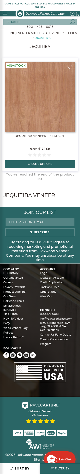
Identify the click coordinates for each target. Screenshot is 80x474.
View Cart (46, 296)
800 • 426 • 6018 (40, 26)
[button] (60, 468)
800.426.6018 (49, 314)
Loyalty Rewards (14, 287)
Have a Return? (13, 337)
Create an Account (52, 277)
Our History (10, 273)
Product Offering (14, 291)
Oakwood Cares (13, 301)
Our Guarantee (13, 277)
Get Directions (49, 330)
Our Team (9, 296)
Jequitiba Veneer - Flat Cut (40, 136)
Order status (48, 291)
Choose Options (40, 164)
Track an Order (49, 287)
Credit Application (52, 282)
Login (43, 273)
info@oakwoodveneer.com (56, 318)
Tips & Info (10, 314)
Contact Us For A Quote (55, 334)
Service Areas (12, 305)
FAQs (6, 323)
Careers (8, 282)
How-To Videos (13, 318)
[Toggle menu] (5, 13)
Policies (8, 332)
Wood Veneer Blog (15, 328)
